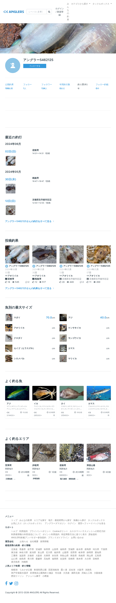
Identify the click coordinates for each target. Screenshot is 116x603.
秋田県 (47, 549)
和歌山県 (64, 555)
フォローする (34, 66)
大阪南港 (98, 573)
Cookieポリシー (60, 531)
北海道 (14, 549)
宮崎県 (96, 558)
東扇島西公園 (40, 569)
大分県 (88, 558)
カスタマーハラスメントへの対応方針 (88, 531)
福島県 (63, 549)
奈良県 (55, 555)
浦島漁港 (72, 479)
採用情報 (44, 541)
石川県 (49, 552)
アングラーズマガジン (55, 523)
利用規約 (23, 531)
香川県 (30, 558)
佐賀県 (63, 558)
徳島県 (22, 558)
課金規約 (93, 534)
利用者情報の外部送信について (26, 534)
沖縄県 (24, 562)
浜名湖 (72, 569)
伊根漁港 (36, 479)
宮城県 (39, 549)
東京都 (14, 552)
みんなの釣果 (68, 11)
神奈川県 (23, 552)
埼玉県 (96, 549)
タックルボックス (100, 3)
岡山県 (90, 555)
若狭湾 (35, 150)
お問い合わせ (77, 537)
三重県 (14, 555)
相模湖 (14, 569)
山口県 (14, 558)
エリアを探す (40, 520)
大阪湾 (80, 569)
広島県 (98, 555)
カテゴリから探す (79, 3)
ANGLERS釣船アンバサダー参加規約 (28, 537)
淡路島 (88, 569)
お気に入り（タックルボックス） (27, 523)
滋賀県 (22, 555)
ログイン (72, 523)
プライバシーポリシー (40, 531)
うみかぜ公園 (25, 569)
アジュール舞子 (33, 576)
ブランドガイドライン (58, 537)
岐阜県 (82, 552)
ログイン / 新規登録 (59, 11)
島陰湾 (35, 178)
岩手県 (30, 549)
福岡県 (55, 558)
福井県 (57, 552)
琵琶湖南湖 (53, 569)
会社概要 (34, 541)
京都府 (30, 555)
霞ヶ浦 (64, 569)
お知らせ (24, 541)
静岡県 (90, 552)
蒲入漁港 (63, 479)
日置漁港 (9, 479)
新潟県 (33, 552)
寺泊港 (58, 573)
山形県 (55, 549)
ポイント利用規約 (51, 534)
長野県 (73, 552)
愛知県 (98, 552)
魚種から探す (79, 520)
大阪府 (39, 555)
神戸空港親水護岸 (19, 573)
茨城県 (71, 549)
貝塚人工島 (87, 573)
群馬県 (88, 549)
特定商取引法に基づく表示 (74, 534)
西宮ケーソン (17, 576)
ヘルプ (14, 531)
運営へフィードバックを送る (91, 523)
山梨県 (65, 552)
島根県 (82, 555)
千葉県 (104, 549)
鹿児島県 (15, 562)
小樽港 (45, 576)
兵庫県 (47, 555)
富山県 (41, 552)
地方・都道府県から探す (60, 520)
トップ (14, 520)
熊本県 (79, 558)
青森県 (22, 549)
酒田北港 (75, 573)
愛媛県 (39, 558)
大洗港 (66, 573)
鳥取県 (73, 555)
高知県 (47, 558)
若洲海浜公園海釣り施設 (41, 573)
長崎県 (71, 558)
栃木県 (79, 549)
